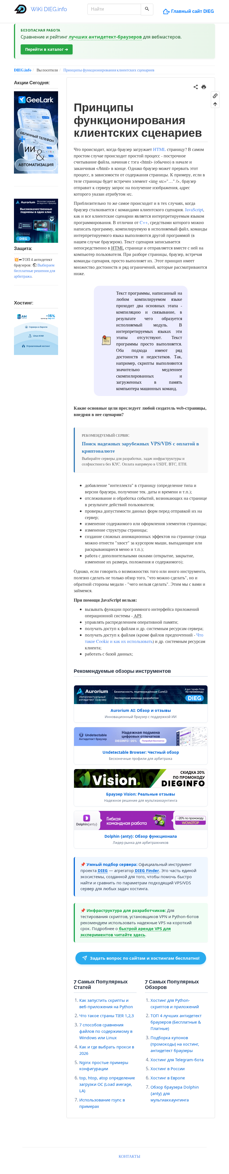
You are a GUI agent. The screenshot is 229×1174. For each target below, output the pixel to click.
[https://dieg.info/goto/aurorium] (36, 221)
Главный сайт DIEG (192, 11)
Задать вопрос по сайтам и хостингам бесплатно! (144, 958)
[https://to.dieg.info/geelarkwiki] (36, 132)
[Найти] (147, 9)
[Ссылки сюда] (215, 95)
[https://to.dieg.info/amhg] (36, 333)
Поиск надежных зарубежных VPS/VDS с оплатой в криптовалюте (140, 447)
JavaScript (194, 209)
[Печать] (203, 86)
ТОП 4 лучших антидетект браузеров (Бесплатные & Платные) (176, 1022)
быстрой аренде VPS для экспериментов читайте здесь (125, 931)
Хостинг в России (168, 1068)
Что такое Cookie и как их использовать (144, 638)
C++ (144, 222)
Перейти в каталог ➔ (46, 49)
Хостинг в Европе (168, 1078)
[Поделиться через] (195, 86)
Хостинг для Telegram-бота (177, 1059)
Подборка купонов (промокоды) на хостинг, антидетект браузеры (175, 1044)
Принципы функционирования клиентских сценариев (108, 70)
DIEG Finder (147, 870)
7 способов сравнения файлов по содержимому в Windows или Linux (105, 1031)
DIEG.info (22, 70)
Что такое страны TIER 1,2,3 (106, 1015)
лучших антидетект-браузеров (105, 37)
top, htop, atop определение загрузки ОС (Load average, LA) (107, 1084)
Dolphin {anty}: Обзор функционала (140, 836)
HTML (159, 149)
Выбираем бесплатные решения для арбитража (34, 270)
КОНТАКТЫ (129, 1156)
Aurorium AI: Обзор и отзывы (141, 710)
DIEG (103, 870)
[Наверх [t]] (215, 104)
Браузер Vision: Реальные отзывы (140, 794)
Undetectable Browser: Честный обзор (140, 752)
